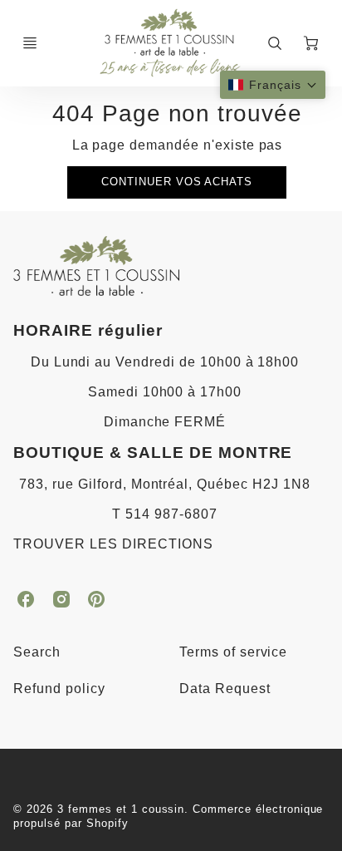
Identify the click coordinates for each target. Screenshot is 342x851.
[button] (272, 85)
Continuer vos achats (176, 181)
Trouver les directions (113, 544)
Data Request (225, 688)
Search (37, 652)
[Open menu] (29, 43)
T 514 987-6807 (164, 514)
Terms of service (233, 652)
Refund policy (59, 688)
